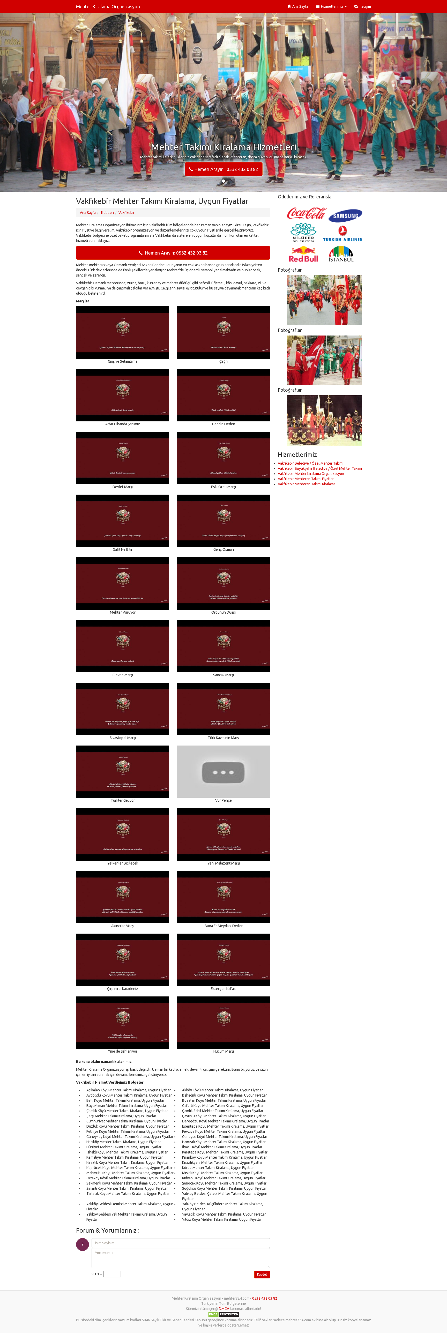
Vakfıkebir (126, 213)
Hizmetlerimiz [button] (331, 6)
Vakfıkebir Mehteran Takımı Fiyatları (306, 479)
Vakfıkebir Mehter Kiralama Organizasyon (311, 474)
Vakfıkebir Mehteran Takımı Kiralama (307, 484)
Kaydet (262, 1274)
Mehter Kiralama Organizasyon (108, 6)
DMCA (224, 1309)
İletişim (364, 6)
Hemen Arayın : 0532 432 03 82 (225, 169)
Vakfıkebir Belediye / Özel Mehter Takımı (310, 463)
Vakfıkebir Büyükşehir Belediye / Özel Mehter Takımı (320, 468)
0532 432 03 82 (264, 1298)
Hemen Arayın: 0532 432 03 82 (175, 252)
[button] (33, 102)
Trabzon (107, 213)
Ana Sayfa (299, 6)
